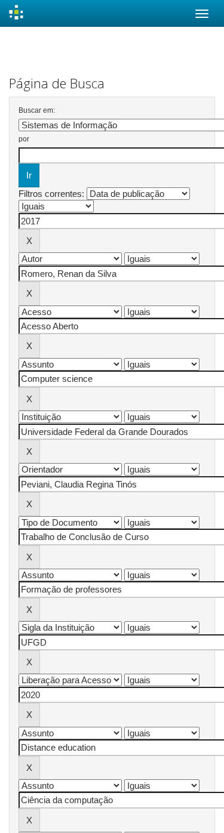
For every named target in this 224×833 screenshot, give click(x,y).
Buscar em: (37, 110)
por (24, 139)
